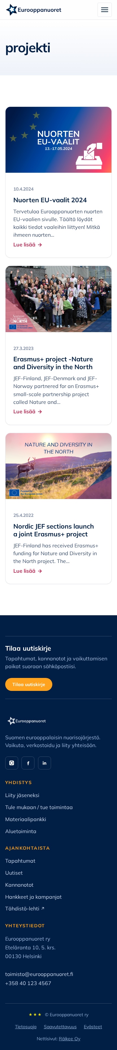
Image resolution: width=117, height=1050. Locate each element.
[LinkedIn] (44, 762)
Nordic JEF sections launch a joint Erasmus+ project (53, 530)
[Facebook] (27, 762)
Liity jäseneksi (22, 795)
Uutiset (14, 872)
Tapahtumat (20, 860)
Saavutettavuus (60, 1027)
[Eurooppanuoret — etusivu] (33, 9)
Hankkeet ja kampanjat (33, 897)
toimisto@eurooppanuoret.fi (39, 974)
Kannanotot (19, 884)
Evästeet (93, 1027)
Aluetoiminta (20, 831)
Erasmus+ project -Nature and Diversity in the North (53, 363)
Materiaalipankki (25, 819)
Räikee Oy (69, 1039)
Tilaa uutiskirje (28, 684)
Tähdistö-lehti (25, 908)
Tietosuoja (25, 1027)
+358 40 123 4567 (28, 983)
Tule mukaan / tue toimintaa (39, 807)
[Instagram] (11, 762)
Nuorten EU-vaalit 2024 (50, 200)
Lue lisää (24, 244)
